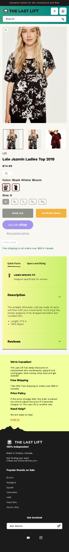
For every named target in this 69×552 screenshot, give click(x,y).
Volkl (8, 497)
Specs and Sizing (36, 263)
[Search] (62, 19)
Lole (4, 153)
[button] (54, 11)
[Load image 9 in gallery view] (34, 139)
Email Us (14, 419)
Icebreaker (11, 492)
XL (32, 201)
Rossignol (11, 482)
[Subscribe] (58, 526)
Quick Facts (14, 263)
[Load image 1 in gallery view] (13, 139)
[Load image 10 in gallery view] (55, 139)
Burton (9, 477)
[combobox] (34, 19)
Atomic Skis (12, 507)
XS (42, 201)
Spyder (10, 487)
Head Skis (11, 502)
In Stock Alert (51, 213)
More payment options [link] (18, 233)
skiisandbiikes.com (27, 460)
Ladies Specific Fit (24, 275)
